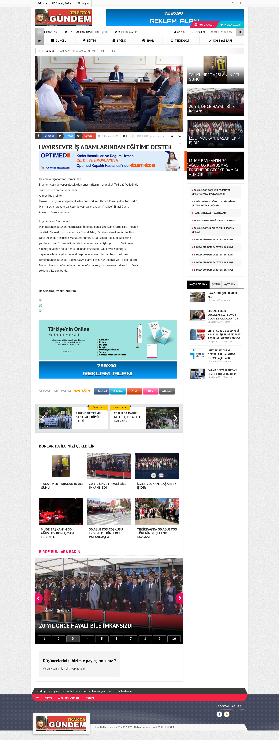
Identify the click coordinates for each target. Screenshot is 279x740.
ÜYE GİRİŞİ (199, 32)
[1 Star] (138, 136)
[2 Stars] (140, 136)
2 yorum (227, 321)
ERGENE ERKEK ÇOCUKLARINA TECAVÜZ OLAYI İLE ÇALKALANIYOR (223, 314)
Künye (43, 3)
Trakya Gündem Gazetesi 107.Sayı (213, 254)
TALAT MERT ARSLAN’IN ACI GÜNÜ (214, 77)
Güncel (60, 40)
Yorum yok (225, 300)
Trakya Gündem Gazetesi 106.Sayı (213, 262)
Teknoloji (181, 40)
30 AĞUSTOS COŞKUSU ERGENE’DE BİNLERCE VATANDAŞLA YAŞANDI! (211, 192)
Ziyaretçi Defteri (63, 3)
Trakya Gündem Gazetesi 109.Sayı (213, 239)
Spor (150, 40)
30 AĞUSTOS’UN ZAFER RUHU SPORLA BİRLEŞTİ (213, 230)
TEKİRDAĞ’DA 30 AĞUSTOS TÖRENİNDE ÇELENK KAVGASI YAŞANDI (213, 203)
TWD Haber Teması (139, 727)
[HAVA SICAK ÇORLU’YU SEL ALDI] (197, 302)
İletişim (84, 3)
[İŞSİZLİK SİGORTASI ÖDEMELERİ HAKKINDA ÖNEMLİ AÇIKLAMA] (197, 359)
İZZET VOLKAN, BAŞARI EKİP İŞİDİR (214, 140)
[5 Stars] (147, 136)
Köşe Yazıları (222, 40)
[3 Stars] (142, 136)
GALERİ (206, 24)
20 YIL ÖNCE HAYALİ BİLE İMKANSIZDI (212, 109)
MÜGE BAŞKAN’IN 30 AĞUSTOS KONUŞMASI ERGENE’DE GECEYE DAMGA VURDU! (103, 32)
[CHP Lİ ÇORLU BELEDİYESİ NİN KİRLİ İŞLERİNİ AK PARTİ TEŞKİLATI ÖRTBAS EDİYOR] (197, 339)
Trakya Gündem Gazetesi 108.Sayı (213, 247)
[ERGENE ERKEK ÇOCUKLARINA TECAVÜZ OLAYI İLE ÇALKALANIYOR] (197, 319)
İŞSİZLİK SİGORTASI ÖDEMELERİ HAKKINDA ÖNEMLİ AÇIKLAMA (221, 354)
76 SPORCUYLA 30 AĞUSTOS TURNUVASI (215, 220)
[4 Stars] (145, 136)
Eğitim (91, 40)
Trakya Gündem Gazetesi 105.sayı (213, 269)
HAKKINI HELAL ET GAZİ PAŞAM (209, 212)
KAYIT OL (181, 32)
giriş (68, 668)
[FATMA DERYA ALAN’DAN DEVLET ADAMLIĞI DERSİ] (197, 379)
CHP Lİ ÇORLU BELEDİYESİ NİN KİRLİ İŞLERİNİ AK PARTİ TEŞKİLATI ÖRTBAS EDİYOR (224, 334)
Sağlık (121, 40)
